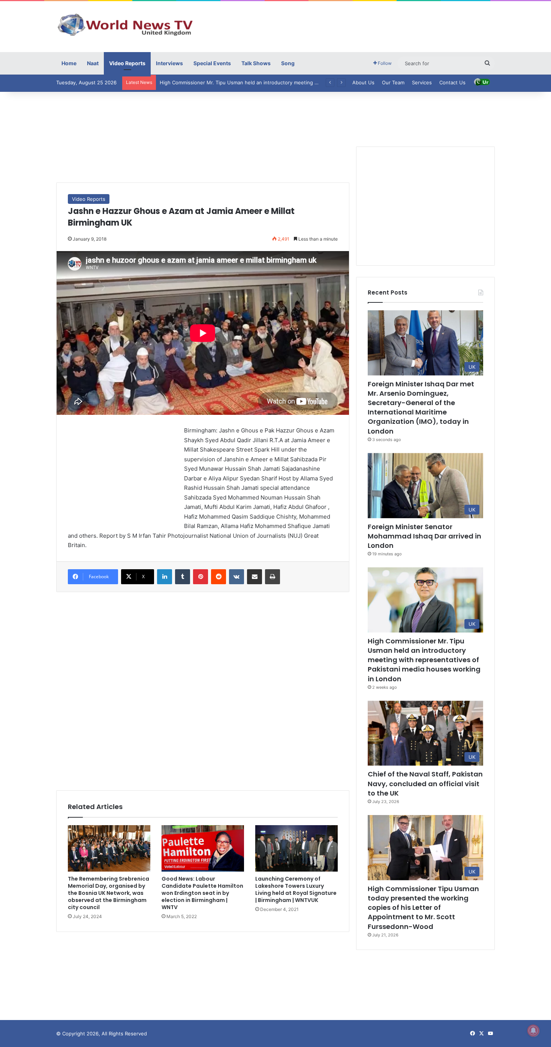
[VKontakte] (236, 576)
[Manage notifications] (533, 1031)
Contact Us (452, 82)
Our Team (393, 82)
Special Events (212, 63)
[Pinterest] (200, 576)
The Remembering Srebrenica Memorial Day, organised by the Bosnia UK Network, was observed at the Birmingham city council (108, 893)
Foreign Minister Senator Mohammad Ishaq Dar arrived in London (424, 536)
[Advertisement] (350, 25)
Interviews (169, 63)
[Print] (272, 576)
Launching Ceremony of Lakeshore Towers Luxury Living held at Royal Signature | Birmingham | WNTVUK (296, 889)
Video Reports (127, 63)
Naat (93, 63)
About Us (363, 82)
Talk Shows (256, 63)
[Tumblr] (182, 576)
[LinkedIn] (164, 576)
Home (68, 63)
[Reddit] (218, 576)
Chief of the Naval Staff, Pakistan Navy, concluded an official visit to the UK (425, 783)
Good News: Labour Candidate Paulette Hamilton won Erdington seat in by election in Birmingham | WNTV (202, 893)
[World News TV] (125, 24)
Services (422, 82)
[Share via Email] (254, 576)
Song (288, 63)
